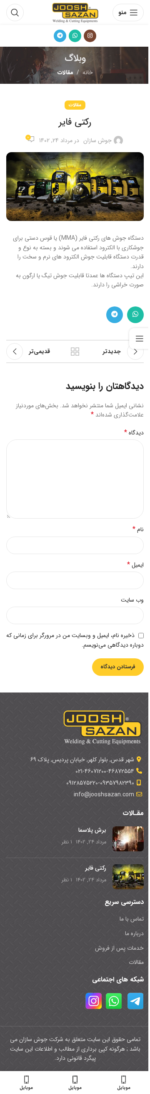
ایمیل (135, 565)
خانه (87, 72)
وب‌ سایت (132, 600)
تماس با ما (132, 918)
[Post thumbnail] (128, 838)
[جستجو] (15, 12)
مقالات (65, 72)
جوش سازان (97, 140)
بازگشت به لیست (75, 351)
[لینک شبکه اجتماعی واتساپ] (75, 36)
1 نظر (67, 842)
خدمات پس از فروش (119, 948)
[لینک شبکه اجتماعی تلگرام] (60, 36)
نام (138, 529)
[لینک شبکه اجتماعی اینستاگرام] (90, 36)
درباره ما (134, 933)
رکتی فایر (95, 868)
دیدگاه (134, 432)
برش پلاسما (92, 830)
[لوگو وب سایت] (75, 12)
